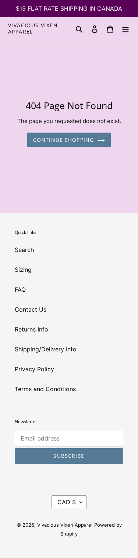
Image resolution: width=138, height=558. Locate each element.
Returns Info (31, 329)
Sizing (23, 269)
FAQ (20, 289)
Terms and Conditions (45, 389)
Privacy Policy (34, 369)
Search (24, 249)
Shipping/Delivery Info (46, 349)
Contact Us (30, 309)
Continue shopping (63, 139)
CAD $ (66, 502)
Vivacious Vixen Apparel (33, 28)
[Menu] (125, 29)
